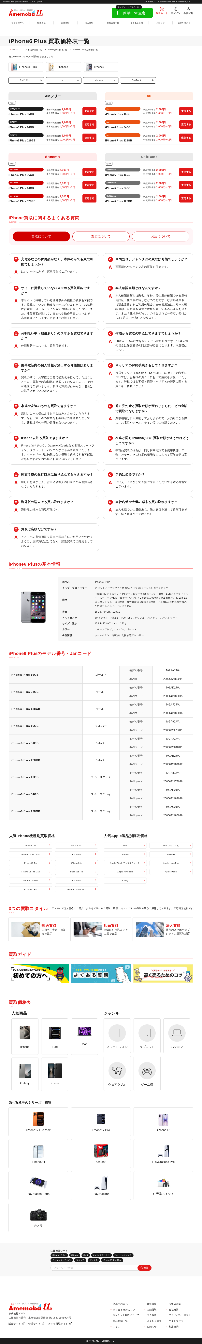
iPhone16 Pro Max (31, 872)
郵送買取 (41, 23)
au (62, 80)
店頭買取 (65, 23)
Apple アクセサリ (101, 1255)
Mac (125, 845)
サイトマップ (176, 1321)
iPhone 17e (30, 845)
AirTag (125, 880)
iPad (85, 1255)
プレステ (94, 1260)
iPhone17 (76, 854)
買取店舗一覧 (113, 23)
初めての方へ (17, 23)
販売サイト (14, 1323)
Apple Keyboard (125, 872)
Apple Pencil (171, 872)
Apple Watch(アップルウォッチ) (125, 863)
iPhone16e (76, 863)
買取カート (162, 13)
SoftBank (136, 80)
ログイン (176, 13)
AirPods (171, 854)
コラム (116, 1326)
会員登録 (188, 13)
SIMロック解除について (126, 1315)
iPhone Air (76, 845)
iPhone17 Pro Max (31, 854)
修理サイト (34, 1323)
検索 (145, 1267)
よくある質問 (137, 23)
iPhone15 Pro (30, 889)
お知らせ (160, 23)
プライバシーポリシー (181, 1315)
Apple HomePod (171, 863)
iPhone (125, 854)
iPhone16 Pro (76, 872)
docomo (99, 80)
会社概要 (174, 1309)
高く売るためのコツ (124, 1309)
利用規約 (174, 1326)
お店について (161, 236)
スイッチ (80, 1260)
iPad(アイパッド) (171, 845)
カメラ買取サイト (58, 1323)
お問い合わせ (184, 23)
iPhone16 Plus (30, 880)
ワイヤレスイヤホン (61, 1260)
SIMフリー (25, 80)
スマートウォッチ (123, 1255)
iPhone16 (76, 880)
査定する (89, 111)
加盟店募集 (175, 1304)
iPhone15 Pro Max (76, 889)
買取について (41, 236)
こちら (119, 349)
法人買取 (89, 23)
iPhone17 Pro (30, 863)
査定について (101, 236)
